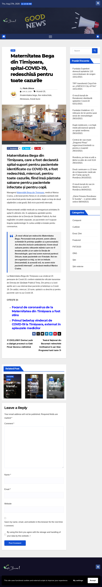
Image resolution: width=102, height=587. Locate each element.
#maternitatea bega (28, 95)
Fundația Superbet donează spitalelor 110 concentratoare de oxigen (84, 71)
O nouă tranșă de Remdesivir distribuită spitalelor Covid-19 (82, 98)
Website (8, 504)
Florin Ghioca (28, 88)
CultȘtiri (10, 376)
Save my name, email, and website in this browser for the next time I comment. (33, 524)
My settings (78, 580)
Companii (77, 220)
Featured (77, 240)
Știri (13, 50)
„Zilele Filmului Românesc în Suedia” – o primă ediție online (84, 199)
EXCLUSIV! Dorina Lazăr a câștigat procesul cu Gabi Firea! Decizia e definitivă (20, 343)
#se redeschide (44, 95)
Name (7, 475)
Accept (93, 580)
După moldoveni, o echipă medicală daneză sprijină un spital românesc (84, 128)
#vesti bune (35, 99)
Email (7, 489)
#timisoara (24, 99)
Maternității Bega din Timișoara (30, 192)
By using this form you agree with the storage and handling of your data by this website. (34, 534)
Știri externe (78, 266)
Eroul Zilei (77, 233)
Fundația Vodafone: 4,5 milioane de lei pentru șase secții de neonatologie (85, 113)
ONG (75, 253)
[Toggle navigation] (50, 37)
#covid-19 (40, 91)
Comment (9, 423)
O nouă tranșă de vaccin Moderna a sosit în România (84, 187)
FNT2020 (77, 247)
